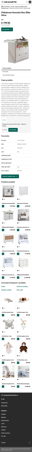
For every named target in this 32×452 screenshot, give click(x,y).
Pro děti (12, 6)
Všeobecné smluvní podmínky (7, 448)
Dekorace (4, 427)
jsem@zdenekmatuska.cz (11, 395)
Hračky (3, 286)
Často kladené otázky (8, 75)
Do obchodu (13, 130)
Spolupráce (4, 402)
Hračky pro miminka (22, 286)
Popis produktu (7, 68)
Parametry (5, 71)
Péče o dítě (20, 290)
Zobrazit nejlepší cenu (8, 176)
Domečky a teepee (6, 290)
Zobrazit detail (3, 206)
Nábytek (3, 417)
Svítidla (3, 430)
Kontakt (3, 442)
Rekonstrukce (5, 420)
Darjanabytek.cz (6, 6)
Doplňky (3, 414)
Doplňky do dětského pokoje (21, 6)
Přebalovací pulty (5, 8)
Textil (2, 423)
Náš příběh (4, 406)
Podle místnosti (5, 433)
